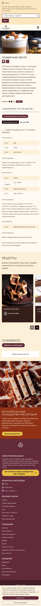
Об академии (6, 575)
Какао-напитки (6, 553)
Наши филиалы (7, 568)
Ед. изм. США (24, 122)
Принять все (20, 598)
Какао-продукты (7, 531)
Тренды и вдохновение (9, 503)
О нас (4, 509)
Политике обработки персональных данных (16, 594)
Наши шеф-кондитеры (9, 571)
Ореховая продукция (8, 534)
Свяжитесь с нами (7, 516)
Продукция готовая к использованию (13, 550)
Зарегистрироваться (12, 434)
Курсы (4, 565)
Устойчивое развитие (8, 506)
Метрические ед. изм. (10, 122)
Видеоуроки (5, 562)
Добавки (4, 540)
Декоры (4, 544)
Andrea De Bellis (13, 313)
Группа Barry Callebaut (9, 512)
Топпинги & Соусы (7, 547)
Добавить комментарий (13, 345)
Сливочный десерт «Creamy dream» (16, 116)
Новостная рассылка (8, 519)
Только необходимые (20, 603)
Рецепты (4, 500)
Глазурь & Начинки (8, 537)
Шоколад (5, 528)
